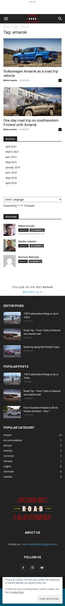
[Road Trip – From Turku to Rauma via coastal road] (12, 335)
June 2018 (11, 172)
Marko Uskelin (27, 241)
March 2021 (12, 151)
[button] (5, 18)
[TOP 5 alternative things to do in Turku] (12, 318)
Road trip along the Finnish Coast (41, 347)
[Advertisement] (32, 8)
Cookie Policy (17, 592)
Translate (29, 205)
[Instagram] (32, 567)
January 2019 (13, 167)
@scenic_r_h (32, 292)
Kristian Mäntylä (28, 257)
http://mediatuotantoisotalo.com (31, 234)
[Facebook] (23, 567)
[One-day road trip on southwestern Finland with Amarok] (32, 101)
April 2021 (11, 146)
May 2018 (11, 177)
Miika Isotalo (10, 80)
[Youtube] (41, 567)
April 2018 (11, 183)
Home (6, 27)
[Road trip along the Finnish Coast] (12, 351)
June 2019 (11, 157)
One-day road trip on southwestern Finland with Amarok (31, 122)
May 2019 (11, 162)
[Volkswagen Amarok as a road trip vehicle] (32, 52)
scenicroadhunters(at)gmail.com (39, 544)
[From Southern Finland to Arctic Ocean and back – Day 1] (12, 412)
